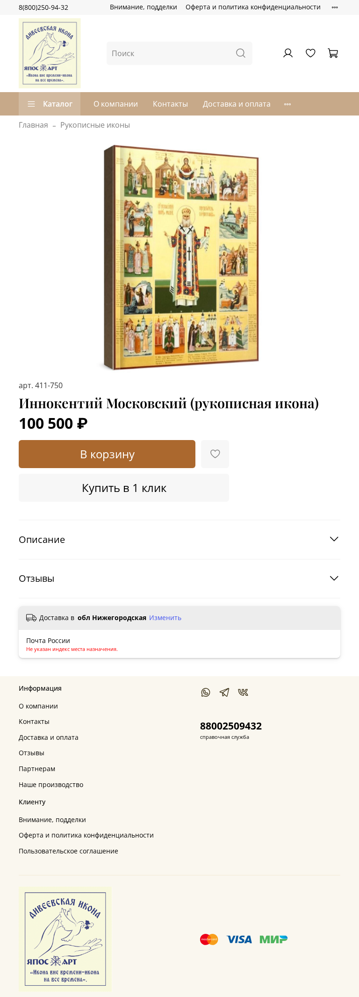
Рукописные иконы (95, 125)
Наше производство (51, 784)
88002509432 (231, 725)
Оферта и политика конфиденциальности (253, 6)
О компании (115, 104)
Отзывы (31, 752)
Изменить (165, 618)
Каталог (57, 104)
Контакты (170, 104)
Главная (33, 125)
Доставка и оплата (237, 104)
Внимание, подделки (143, 6)
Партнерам (37, 768)
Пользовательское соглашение (68, 850)
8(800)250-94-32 (43, 7)
